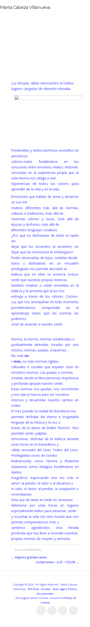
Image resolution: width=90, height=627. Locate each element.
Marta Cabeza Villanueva (25, 7)
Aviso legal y (60, 589)
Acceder (46, 589)
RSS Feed (33, 589)
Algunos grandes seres (31, 557)
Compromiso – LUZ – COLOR (55, 562)
